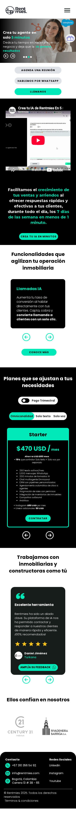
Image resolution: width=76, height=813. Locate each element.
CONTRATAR (38, 518)
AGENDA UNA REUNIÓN (38, 70)
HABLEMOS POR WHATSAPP (38, 81)
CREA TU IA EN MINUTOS (39, 236)
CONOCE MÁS (39, 352)
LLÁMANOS (38, 91)
